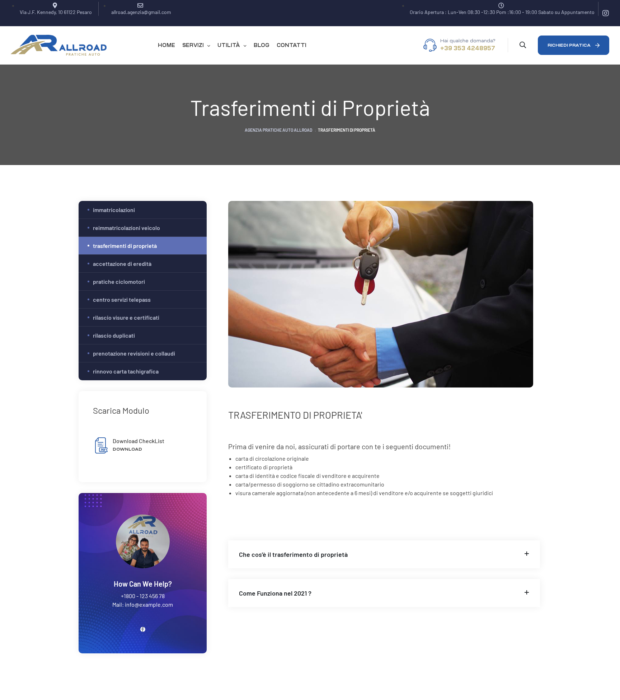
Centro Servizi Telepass (122, 299)
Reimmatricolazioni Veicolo (126, 227)
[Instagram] (605, 13)
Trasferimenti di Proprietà (125, 245)
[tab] (384, 554)
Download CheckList (138, 440)
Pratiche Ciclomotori (119, 281)
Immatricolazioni (114, 209)
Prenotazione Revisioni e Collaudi (134, 353)
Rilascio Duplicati (114, 335)
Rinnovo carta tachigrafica (126, 371)
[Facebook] (142, 629)
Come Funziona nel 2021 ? (275, 593)
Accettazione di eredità (122, 263)
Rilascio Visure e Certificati (126, 317)
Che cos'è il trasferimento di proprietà (293, 554)
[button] (573, 45)
